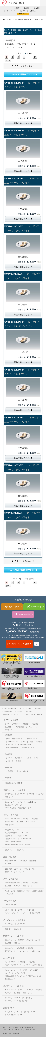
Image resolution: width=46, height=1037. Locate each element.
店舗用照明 (10, 40)
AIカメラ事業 (8, 958)
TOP (8, 8)
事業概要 (17, 8)
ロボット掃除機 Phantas (13, 842)
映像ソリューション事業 (13, 936)
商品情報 (35, 724)
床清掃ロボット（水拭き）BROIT (16, 836)
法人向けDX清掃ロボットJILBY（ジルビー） (19, 833)
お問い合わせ (23, 13)
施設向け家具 (8, 1008)
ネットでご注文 (26, 708)
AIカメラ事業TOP (10, 962)
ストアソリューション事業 (14, 920)
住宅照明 (8, 778)
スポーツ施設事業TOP (12, 883)
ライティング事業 (10, 720)
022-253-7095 (24, 625)
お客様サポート (34, 11)
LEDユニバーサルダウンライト (19, 44)
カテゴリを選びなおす (24, 66)
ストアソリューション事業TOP (15, 924)
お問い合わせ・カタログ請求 (12, 711)
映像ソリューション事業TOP (14, 940)
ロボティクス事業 (10, 815)
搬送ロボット (21, 850)
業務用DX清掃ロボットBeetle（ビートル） (19, 845)
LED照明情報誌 (19, 727)
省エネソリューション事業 (14, 790)
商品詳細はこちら (21, 123)
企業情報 (38, 708)
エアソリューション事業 (13, 986)
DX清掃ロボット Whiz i (12, 830)
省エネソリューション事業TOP (15, 794)
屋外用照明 (8, 767)
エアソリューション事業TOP (14, 990)
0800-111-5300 (18, 631)
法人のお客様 (16, 3)
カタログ (22, 11)
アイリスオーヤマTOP (10, 708)
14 (35, 57)
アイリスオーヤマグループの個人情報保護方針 (18, 1027)
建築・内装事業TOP (11, 861)
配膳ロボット (9, 850)
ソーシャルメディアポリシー (12, 1030)
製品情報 (26, 8)
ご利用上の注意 (30, 1030)
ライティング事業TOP (12, 724)
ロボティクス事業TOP (12, 819)
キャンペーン (30, 822)
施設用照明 (8, 735)
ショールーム (11, 11)
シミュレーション (33, 727)
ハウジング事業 (9, 901)
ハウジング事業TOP (11, 905)
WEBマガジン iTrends (34, 714)
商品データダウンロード (13, 965)
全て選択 (22, 113)
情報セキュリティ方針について (13, 714)
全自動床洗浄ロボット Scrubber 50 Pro (18, 839)
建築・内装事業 (9, 857)
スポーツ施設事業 (10, 879)
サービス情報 (9, 822)
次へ (8, 60)
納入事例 (36, 8)
